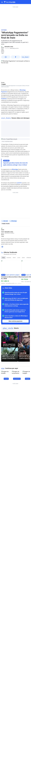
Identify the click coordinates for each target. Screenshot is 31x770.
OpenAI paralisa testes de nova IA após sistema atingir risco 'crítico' (15, 164)
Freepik (3, 84)
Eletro (14, 257)
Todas (3, 257)
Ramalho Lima (9, 46)
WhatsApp (15, 169)
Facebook (4, 98)
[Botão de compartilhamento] (5, 57)
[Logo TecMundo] (9, 2)
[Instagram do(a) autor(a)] (2, 247)
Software (4, 30)
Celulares (9, 257)
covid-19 (19, 183)
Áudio (23, 257)
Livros (18, 257)
